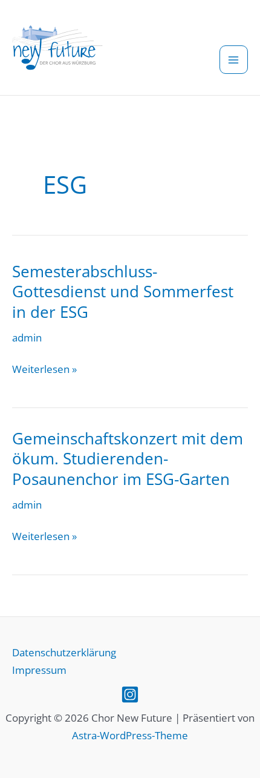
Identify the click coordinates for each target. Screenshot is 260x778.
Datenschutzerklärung (64, 652)
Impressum (39, 670)
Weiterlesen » (44, 369)
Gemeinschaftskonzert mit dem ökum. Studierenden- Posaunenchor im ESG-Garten (127, 458)
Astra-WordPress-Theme (130, 735)
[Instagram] (130, 694)
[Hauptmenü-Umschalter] (234, 59)
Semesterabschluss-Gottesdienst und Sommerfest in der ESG (122, 291)
